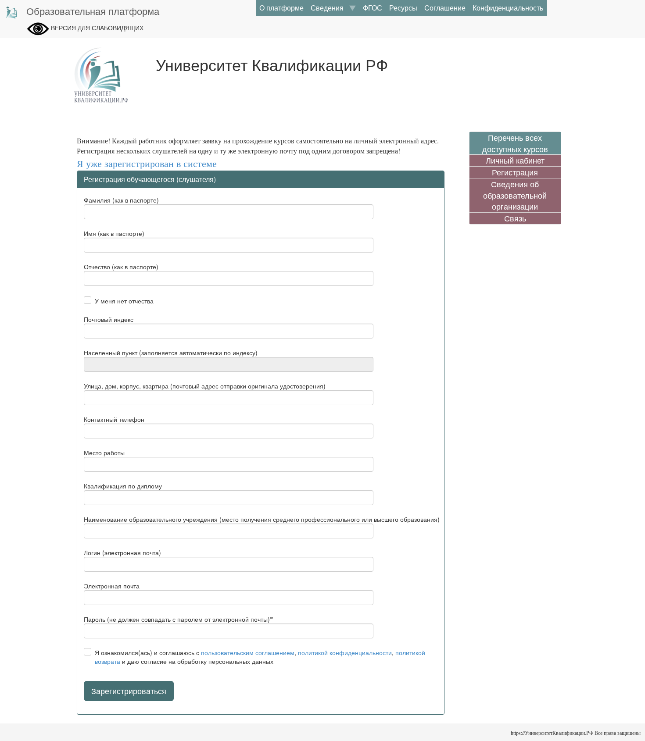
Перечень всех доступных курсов (515, 143)
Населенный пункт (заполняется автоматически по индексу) (171, 352)
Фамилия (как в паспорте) (121, 200)
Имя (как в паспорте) (114, 233)
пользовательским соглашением (247, 652)
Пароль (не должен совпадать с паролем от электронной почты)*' (178, 619)
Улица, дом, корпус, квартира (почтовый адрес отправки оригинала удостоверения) (205, 385)
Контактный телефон (114, 419)
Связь (515, 218)
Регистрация (515, 172)
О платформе (281, 8)
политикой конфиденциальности (345, 652)
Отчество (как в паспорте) (121, 266)
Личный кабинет (515, 160)
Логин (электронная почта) (122, 552)
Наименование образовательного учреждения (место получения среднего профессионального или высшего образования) (262, 519)
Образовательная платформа (92, 11)
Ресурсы (403, 8)
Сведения (330, 8)
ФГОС (372, 8)
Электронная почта (112, 585)
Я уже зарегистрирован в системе (147, 163)
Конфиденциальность (508, 8)
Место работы (104, 452)
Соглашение (445, 8)
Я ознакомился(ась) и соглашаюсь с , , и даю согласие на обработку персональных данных (260, 657)
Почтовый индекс (108, 319)
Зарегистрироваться (128, 690)
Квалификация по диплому (123, 485)
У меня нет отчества (124, 300)
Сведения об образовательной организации (515, 195)
